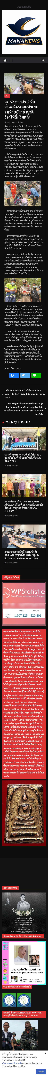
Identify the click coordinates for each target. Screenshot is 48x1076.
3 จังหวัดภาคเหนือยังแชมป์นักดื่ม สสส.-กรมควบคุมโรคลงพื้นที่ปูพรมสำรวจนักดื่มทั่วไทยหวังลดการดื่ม (21, 555)
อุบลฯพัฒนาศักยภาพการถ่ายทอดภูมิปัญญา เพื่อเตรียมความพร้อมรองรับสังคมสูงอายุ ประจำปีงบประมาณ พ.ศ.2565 (24, 506)
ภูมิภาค (7, 96)
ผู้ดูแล (21, 122)
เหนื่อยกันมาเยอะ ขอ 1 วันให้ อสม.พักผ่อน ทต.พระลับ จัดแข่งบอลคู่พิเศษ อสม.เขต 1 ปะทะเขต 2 (25, 394)
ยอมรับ (41, 1072)
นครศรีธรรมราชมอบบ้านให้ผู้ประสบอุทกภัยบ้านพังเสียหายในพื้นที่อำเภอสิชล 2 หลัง (22, 457)
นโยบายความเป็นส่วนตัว (12, 1063)
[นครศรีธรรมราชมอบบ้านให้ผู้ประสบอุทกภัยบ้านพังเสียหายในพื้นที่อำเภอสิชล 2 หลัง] (24, 429)
